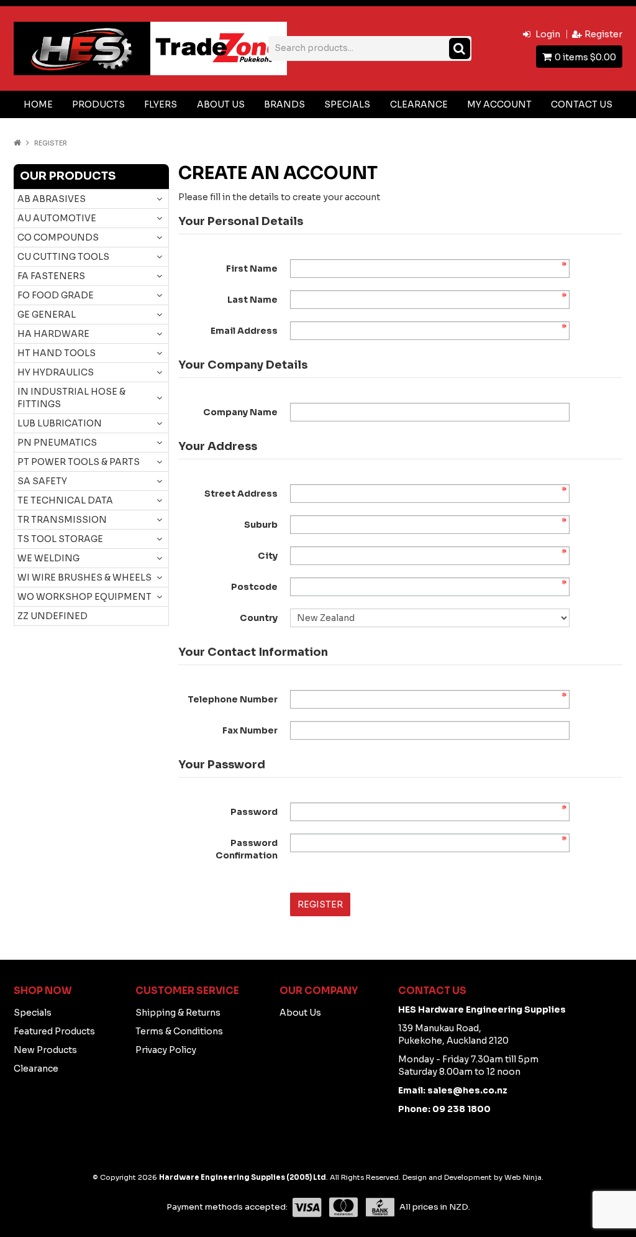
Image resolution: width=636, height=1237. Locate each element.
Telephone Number (233, 699)
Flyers (160, 104)
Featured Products (54, 1031)
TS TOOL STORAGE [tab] (60, 539)
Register (603, 34)
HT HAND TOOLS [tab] (56, 353)
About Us (221, 104)
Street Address (241, 493)
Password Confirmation (247, 849)
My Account (499, 104)
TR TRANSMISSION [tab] (62, 519)
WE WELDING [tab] (48, 558)
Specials (347, 104)
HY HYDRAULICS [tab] (55, 372)
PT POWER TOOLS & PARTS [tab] (78, 461)
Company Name (240, 412)
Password (254, 811)
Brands (284, 104)
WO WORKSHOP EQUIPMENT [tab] (84, 596)
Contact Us (581, 104)
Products (98, 104)
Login (547, 34)
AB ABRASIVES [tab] (51, 199)
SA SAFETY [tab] (42, 481)
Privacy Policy (165, 1049)
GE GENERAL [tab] (46, 314)
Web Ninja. (523, 1177)
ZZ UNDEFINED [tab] (52, 616)
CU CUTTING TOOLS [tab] (63, 256)
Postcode (254, 586)
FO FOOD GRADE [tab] (55, 295)
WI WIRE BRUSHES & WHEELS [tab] (84, 577)
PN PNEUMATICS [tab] (57, 442)
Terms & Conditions (179, 1031)
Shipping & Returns (177, 1012)
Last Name (252, 299)
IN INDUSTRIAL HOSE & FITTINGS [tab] (71, 398)
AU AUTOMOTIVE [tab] (56, 218)
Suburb (261, 524)
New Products (45, 1049)
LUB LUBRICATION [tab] (59, 423)
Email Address (244, 330)
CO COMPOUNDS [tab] (58, 237)
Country (259, 617)
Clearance (419, 104)
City (268, 555)
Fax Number (250, 730)
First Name (252, 268)
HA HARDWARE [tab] (53, 333)
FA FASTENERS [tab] (51, 276)
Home (38, 104)
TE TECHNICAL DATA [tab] (65, 500)
